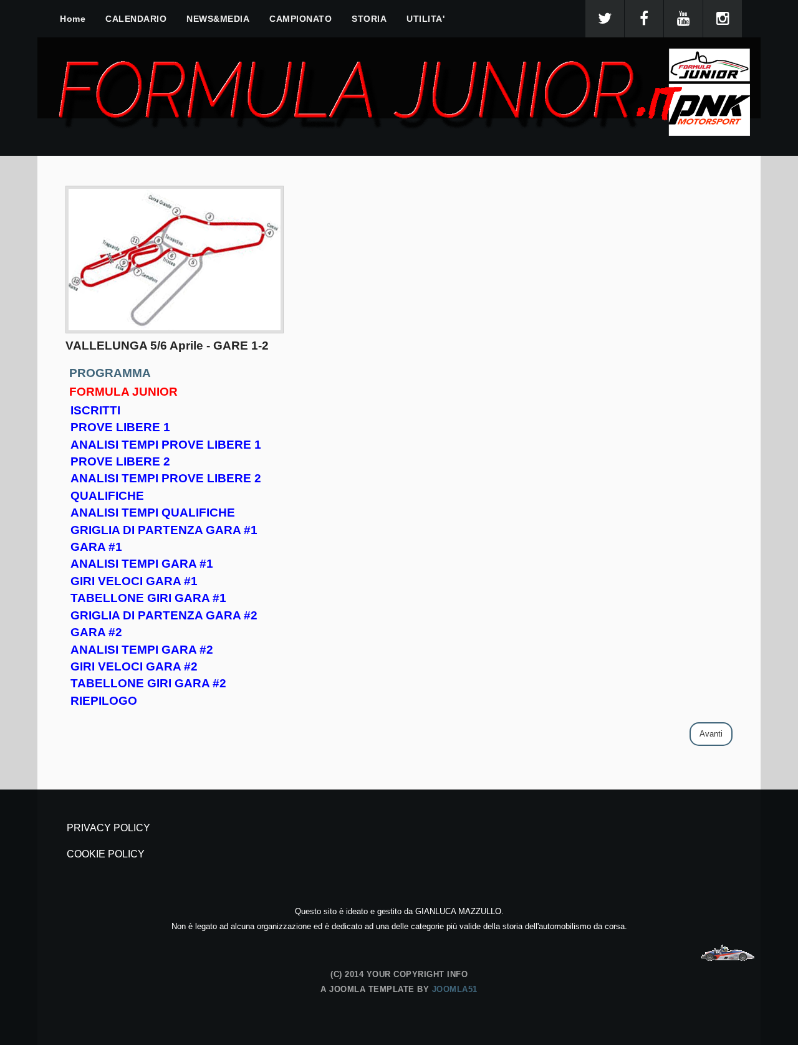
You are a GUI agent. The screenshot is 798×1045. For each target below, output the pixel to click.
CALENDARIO (135, 19)
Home (72, 19)
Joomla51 (455, 989)
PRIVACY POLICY (108, 828)
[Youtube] (683, 18)
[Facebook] (644, 18)
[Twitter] (604, 18)
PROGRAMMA (110, 372)
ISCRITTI (95, 410)
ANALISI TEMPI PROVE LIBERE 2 (165, 478)
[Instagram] (722, 18)
